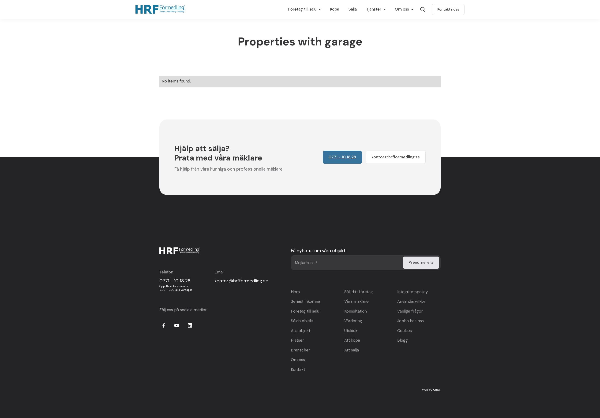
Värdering (353, 320)
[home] (161, 9)
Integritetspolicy (412, 291)
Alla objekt (300, 330)
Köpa (334, 9)
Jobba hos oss (410, 320)
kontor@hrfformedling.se (241, 281)
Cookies (404, 330)
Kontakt (298, 369)
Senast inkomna (305, 301)
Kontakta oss (448, 9)
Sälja (353, 9)
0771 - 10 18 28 (175, 281)
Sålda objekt (302, 320)
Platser (297, 340)
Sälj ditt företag (358, 291)
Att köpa (352, 340)
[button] (304, 9)
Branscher (300, 350)
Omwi (437, 390)
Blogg (402, 340)
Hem (295, 291)
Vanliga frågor (410, 311)
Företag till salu (305, 311)
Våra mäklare (356, 301)
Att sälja (351, 350)
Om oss (298, 359)
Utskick (350, 330)
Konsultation (355, 311)
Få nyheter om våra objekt (318, 251)
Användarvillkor (411, 301)
